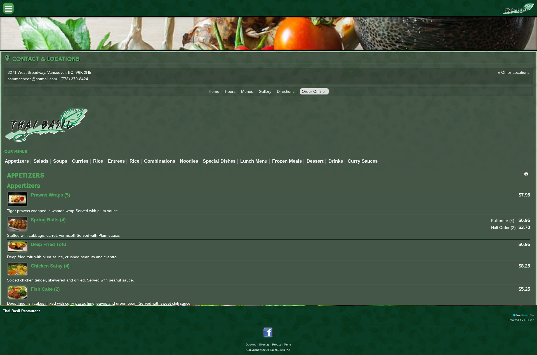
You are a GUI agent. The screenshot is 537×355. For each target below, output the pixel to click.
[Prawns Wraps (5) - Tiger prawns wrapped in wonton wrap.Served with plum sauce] (17, 199)
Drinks (335, 161)
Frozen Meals (287, 161)
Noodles (189, 161)
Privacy (276, 344)
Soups (60, 161)
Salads (41, 161)
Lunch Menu (253, 161)
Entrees (116, 161)
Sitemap (264, 344)
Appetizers (17, 161)
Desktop (251, 344)
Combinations (159, 161)
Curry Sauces (363, 161)
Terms (287, 344)
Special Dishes (219, 161)
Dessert (315, 161)
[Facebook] (268, 332)
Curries (80, 161)
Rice (98, 161)
